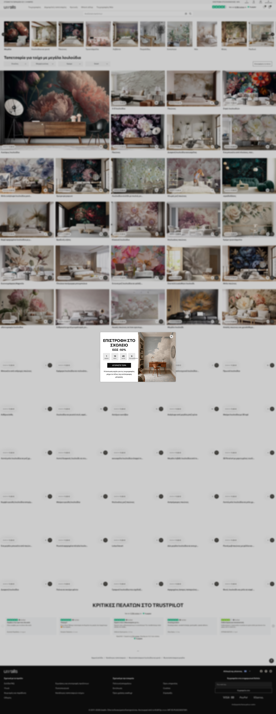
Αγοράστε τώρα (119, 365)
